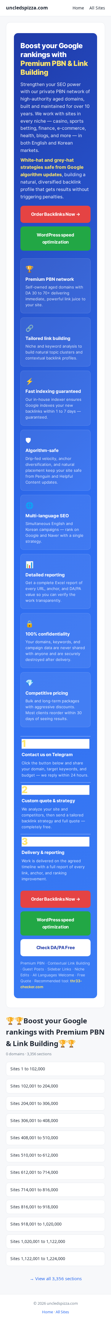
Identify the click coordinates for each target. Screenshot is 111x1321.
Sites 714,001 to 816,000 (34, 1189)
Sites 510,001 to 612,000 (34, 1155)
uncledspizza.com (27, 7)
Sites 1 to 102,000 (27, 1069)
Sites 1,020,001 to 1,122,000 (37, 1241)
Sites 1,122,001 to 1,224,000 (37, 1258)
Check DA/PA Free (55, 947)
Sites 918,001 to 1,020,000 (36, 1224)
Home (78, 8)
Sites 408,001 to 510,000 (34, 1137)
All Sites (97, 8)
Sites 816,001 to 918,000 (34, 1207)
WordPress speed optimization (55, 238)
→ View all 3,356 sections (56, 1278)
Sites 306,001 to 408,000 (34, 1120)
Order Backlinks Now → (55, 214)
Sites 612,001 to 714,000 (34, 1172)
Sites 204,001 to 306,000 (34, 1103)
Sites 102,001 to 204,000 (34, 1086)
